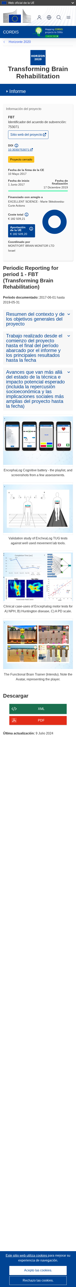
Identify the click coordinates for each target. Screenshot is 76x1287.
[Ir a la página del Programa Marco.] (38, 57)
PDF (41, 720)
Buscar (58, 17)
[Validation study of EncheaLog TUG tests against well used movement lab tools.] (38, 508)
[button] (49, 17)
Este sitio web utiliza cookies (27, 1255)
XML (41, 709)
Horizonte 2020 (20, 42)
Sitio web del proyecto (26, 135)
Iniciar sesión (39, 17)
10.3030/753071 (18, 149)
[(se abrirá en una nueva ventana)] (17, 16)
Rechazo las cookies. (38, 1280)
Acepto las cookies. (38, 1270)
